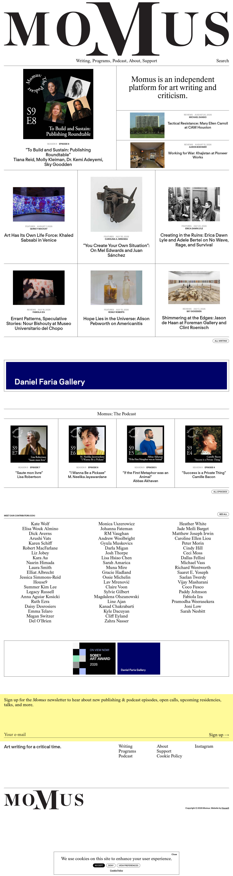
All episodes (220, 492)
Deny (111, 865)
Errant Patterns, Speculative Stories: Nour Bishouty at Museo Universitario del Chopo (38, 323)
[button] (174, 854)
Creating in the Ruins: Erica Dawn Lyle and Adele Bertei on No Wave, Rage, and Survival (194, 239)
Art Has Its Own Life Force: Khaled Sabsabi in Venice (38, 237)
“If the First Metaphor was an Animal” (145, 475)
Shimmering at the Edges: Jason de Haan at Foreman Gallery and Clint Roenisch (194, 322)
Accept (99, 865)
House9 (225, 808)
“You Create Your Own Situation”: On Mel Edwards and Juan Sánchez (116, 250)
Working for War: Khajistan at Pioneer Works (197, 155)
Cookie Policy (116, 870)
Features (30, 226)
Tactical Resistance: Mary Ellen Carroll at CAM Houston (198, 125)
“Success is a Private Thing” (204, 473)
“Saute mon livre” (29, 473)
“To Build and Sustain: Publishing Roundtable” (58, 152)
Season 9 (52, 144)
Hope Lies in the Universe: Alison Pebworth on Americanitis (116, 321)
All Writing (221, 341)
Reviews (188, 115)
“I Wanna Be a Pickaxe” (87, 473)
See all (223, 514)
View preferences (128, 865)
